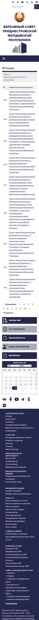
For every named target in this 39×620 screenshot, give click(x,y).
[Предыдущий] (3, 365)
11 (11, 381)
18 (11, 384)
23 (35, 384)
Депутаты (9, 443)
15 (31, 381)
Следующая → (9, 313)
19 (16, 384)
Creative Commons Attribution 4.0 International (18, 619)
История (8, 416)
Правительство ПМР (13, 552)
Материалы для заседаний (15, 467)
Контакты (9, 446)
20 (21, 384)
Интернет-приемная (13, 491)
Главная (6, 74)
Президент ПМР (11, 549)
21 (26, 384)
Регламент (9, 422)
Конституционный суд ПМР (16, 554)
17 (6, 384)
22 (31, 384)
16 (35, 381)
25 (11, 388)
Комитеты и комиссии (14, 441)
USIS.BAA (9, 474)
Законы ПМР (15, 320)
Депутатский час (11, 512)
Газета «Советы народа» (14, 509)
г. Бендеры (9, 576)
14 (26, 381)
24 (6, 388)
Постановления (17, 329)
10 (25, 309)
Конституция (10, 419)
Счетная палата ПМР (13, 563)
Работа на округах (12, 507)
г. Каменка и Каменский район (17, 599)
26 (16, 388)
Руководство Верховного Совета (18, 438)
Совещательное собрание (15, 518)
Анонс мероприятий (19, 347)
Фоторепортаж (11, 524)
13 (21, 381)
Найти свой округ (12, 449)
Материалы (14, 356)
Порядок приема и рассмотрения (18, 494)
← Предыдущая (9, 304)
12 (16, 381)
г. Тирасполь (10, 573)
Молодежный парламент (15, 521)
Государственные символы (16, 425)
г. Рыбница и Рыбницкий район (17, 596)
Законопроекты (9, 80)
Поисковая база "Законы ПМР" (17, 566)
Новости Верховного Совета (16, 501)
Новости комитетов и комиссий (17, 504)
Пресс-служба (11, 527)
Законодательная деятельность (15, 77)
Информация (11, 604)
